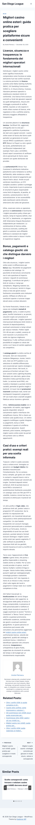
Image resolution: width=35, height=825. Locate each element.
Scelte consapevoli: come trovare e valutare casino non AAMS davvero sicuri (16, 782)
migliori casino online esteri (16, 632)
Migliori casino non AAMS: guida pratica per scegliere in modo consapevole (8, 749)
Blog (4, 13)
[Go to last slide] (5, 788)
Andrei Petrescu (9, 44)
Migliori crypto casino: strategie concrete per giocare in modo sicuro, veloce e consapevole (26, 751)
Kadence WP (21, 819)
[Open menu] (31, 3)
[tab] (13, 801)
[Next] (29, 788)
